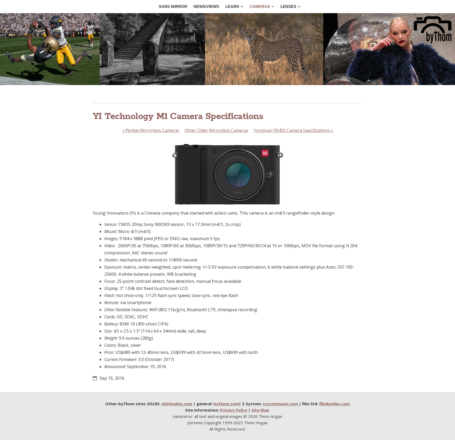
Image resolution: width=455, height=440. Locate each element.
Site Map (260, 410)
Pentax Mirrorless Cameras (150, 130)
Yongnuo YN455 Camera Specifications (293, 130)
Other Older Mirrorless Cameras (216, 130)
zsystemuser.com (280, 403)
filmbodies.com (334, 403)
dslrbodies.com (177, 403)
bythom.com (226, 403)
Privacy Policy (233, 410)
